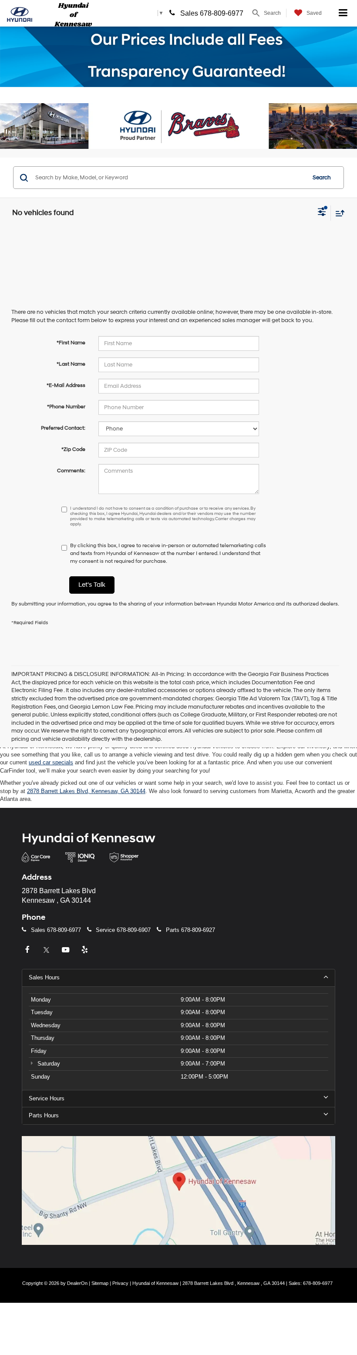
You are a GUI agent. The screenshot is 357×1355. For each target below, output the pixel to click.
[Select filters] (322, 213)
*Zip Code (73, 449)
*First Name (71, 343)
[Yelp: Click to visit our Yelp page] (85, 950)
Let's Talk (91, 585)
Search (322, 177)
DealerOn (77, 1283)
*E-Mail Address (66, 385)
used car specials (51, 762)
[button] (27, 126)
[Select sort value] (338, 213)
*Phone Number (66, 406)
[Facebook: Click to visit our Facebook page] (28, 950)
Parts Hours (44, 1115)
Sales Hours (44, 977)
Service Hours (46, 1098)
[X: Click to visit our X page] (47, 950)
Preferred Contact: (63, 428)
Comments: (71, 470)
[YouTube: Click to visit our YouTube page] (66, 950)
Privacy (120, 1283)
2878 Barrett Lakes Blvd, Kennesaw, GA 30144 (86, 791)
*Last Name (71, 364)
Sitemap (99, 1283)
